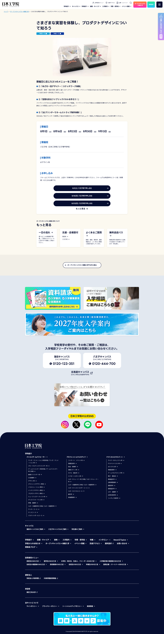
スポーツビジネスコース (75, 491)
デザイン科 (31, 481)
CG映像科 (31, 478)
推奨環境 (90, 606)
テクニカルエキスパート (114, 457)
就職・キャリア (94, 6)
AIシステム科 (112, 467)
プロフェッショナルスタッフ (76, 457)
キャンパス (75, 6)
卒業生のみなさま (92, 564)
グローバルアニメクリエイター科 (38, 466)
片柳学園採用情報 (50, 578)
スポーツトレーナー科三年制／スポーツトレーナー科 (83, 480)
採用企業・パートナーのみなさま (115, 564)
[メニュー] (159, 5)
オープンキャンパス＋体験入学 (57, 543)
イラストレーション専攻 (35, 487)
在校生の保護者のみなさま (36, 564)
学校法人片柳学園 (33, 578)
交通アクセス (111, 3)
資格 (56, 539)
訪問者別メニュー (99, 3)
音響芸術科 (71, 463)
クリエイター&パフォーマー (36, 457)
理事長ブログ (30, 547)
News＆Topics (120, 539)
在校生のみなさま (75, 564)
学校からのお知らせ (33, 543)
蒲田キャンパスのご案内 (35, 529)
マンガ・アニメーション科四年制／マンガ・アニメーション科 (43, 461)
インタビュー (104, 539)
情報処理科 (111, 470)
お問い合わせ (122, 543)
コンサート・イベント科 (75, 460)
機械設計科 (111, 479)
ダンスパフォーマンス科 (35, 500)
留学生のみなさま (50, 561)
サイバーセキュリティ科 (115, 460)
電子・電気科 (112, 476)
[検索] (131, 3)
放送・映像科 (72, 467)
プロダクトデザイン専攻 (35, 493)
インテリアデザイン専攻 (35, 490)
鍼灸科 (70, 494)
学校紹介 (84, 6)
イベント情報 (126, 6)
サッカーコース (33, 509)
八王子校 (65, 239)
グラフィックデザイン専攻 (36, 484)
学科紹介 (66, 6)
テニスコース (32, 512)
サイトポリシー (32, 606)
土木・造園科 (112, 492)
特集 (92, 539)
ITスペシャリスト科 (114, 463)
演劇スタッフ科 (73, 470)
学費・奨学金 (115, 6)
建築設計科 (111, 489)
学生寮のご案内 (77, 529)
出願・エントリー (123, 3)
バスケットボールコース (35, 515)
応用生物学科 (112, 495)
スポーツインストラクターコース (78, 488)
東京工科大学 (31, 592)
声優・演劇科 (32, 503)
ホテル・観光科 (73, 473)
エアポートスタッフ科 (75, 476)
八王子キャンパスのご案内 (57, 529)
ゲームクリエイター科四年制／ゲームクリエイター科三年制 (43, 470)
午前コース (42, 33)
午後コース (56, 33)
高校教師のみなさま (57, 564)
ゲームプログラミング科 (115, 473)
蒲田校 (64, 237)
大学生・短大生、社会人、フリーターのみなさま (78, 561)
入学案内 (105, 6)
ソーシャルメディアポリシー (72, 606)
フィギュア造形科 (113, 498)
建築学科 (111, 485)
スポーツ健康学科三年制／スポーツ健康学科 (41, 506)
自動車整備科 (112, 482)
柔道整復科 (71, 497)
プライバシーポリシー (50, 606)
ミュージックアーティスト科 (37, 497)
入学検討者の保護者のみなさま (110, 561)
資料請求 (108, 543)
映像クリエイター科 (34, 475)
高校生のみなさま (33, 561)
